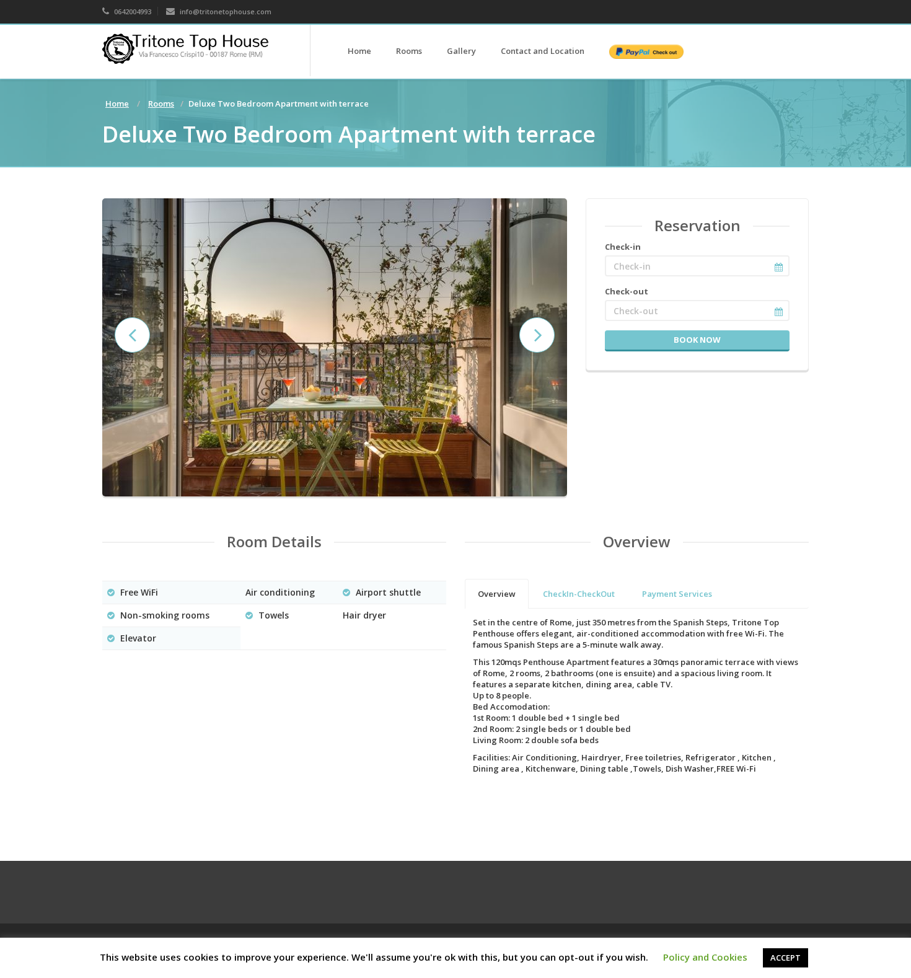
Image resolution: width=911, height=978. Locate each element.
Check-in (623, 246)
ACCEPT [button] (785, 957)
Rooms (409, 50)
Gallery (461, 50)
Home (359, 50)
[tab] (497, 594)
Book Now (697, 339)
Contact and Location (542, 50)
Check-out (626, 291)
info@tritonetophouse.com (224, 11)
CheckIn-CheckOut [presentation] (579, 593)
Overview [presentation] (497, 593)
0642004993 (131, 11)
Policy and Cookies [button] (705, 957)
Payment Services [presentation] (677, 593)
